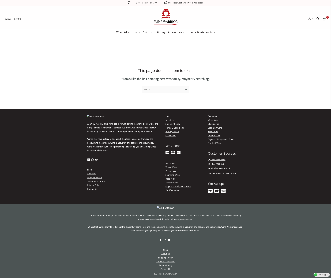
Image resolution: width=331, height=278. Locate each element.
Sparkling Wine (173, 175)
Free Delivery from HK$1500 (144, 3)
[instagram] (93, 159)
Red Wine (170, 163)
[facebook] (89, 159)
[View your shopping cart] (324, 19)
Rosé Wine (170, 179)
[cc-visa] (168, 153)
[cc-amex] (179, 153)
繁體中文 (17, 19)
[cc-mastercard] (173, 153)
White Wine (171, 167)
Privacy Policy (93, 185)
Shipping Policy (94, 177)
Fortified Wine (172, 190)
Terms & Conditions (96, 181)
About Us (91, 173)
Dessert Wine (172, 182)
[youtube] (96, 159)
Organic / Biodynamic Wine (178, 186)
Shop (89, 170)
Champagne (171, 171)
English (8, 19)
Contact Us (92, 189)
